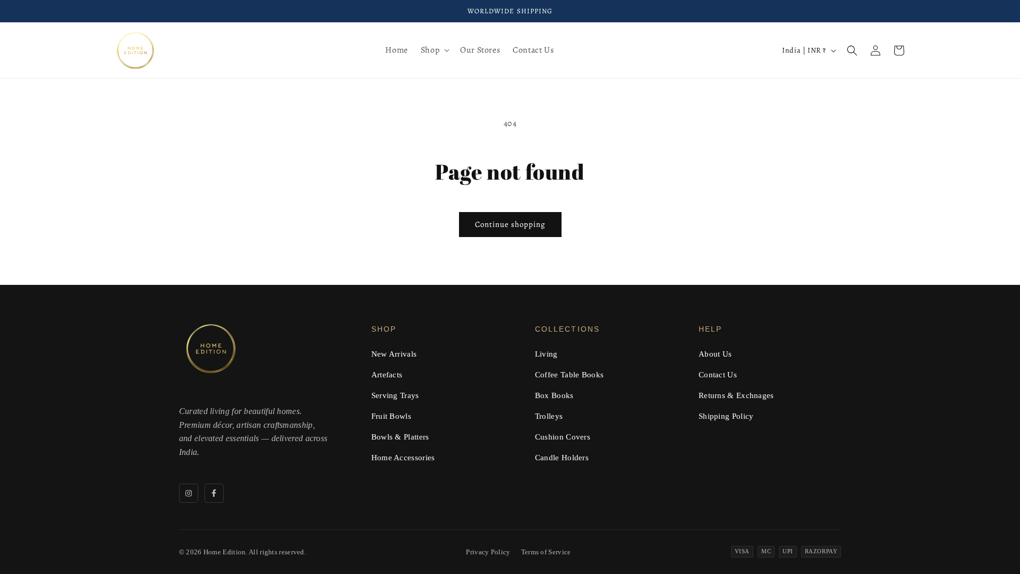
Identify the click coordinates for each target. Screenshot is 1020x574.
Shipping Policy (726, 416)
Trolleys (549, 416)
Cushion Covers (562, 437)
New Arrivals (394, 354)
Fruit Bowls (391, 416)
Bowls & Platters (400, 437)
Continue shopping (510, 224)
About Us (715, 354)
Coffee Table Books (569, 374)
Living (546, 354)
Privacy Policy (488, 552)
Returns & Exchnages (736, 395)
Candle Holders (562, 457)
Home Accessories (403, 457)
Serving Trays (395, 395)
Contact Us (718, 374)
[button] (434, 50)
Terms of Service (546, 552)
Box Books (554, 395)
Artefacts (387, 374)
